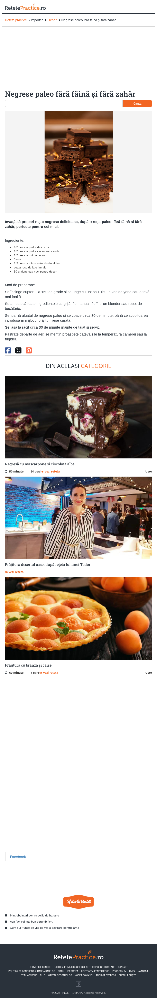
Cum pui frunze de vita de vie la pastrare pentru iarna (44, 927)
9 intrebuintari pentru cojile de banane (34, 915)
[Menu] (148, 6)
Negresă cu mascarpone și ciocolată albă (40, 463)
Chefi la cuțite (127, 975)
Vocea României (84, 975)
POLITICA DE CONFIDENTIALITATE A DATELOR (31, 971)
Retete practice (16, 20)
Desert (52, 20)
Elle (42, 975)
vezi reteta (52, 471)
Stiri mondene (29, 975)
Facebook (18, 856)
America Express (106, 975)
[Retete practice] (25, 6)
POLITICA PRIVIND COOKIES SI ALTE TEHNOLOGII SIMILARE (84, 967)
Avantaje (143, 971)
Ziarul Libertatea (68, 971)
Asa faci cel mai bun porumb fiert (31, 921)
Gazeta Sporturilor (60, 975)
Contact (123, 967)
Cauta (137, 103)
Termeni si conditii (40, 967)
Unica (132, 971)
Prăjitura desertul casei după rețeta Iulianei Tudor (48, 564)
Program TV (119, 971)
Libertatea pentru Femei (95, 971)
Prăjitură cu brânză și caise (28, 665)
